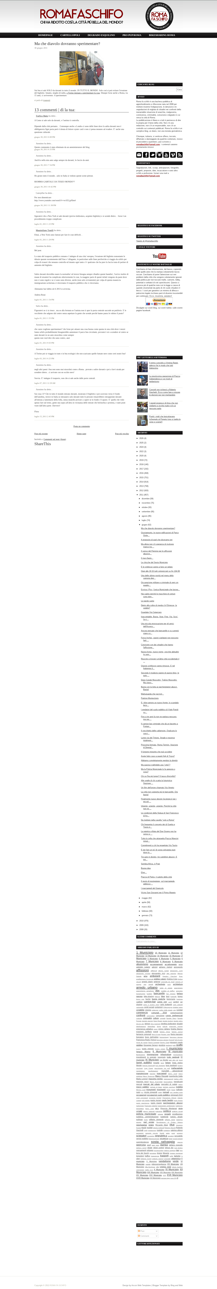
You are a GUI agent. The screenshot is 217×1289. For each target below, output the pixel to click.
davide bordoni (168, 1021)
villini (157, 1167)
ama (145, 976)
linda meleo (177, 1063)
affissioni (142, 970)
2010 (141, 921)
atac (157, 990)
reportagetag (141, 1125)
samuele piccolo (151, 1133)
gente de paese (142, 1042)
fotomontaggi (164, 1037)
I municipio (175, 1048)
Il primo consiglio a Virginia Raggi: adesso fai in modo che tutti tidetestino (163, 365)
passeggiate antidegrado (166, 1106)
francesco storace (162, 1040)
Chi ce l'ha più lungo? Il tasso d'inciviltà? (158, 776)
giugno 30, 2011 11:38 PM (45, 205)
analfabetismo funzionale (145, 979)
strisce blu (169, 1148)
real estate (148, 1122)
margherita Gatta (176, 1076)
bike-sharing (149, 996)
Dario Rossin (158, 1021)
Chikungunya (167, 1007)
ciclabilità (140, 1010)
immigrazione (152, 1054)
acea (181, 964)
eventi (155, 1032)
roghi (145, 1130)
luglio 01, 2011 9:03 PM (44, 343)
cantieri (176, 1002)
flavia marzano (177, 1034)
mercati (139, 1084)
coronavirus (151, 1016)
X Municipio (159, 1170)
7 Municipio (152, 961)
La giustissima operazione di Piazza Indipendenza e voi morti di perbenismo (164, 379)
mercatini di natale (169, 1084)
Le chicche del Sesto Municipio (154, 562)
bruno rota (140, 999)
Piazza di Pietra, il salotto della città (156, 877)
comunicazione (176, 1013)
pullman (139, 1119)
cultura (156, 1018)
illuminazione (140, 1054)
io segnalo (151, 1057)
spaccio (180, 1142)
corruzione (160, 1016)
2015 (141, 477)
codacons (155, 1010)
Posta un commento (82, 426)
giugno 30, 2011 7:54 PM (44, 165)
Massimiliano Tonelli (44, 230)
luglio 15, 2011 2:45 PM (44, 417)
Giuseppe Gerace (150, 1045)
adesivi (155, 967)
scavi (173, 1133)
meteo (180, 1084)
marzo (145, 907)
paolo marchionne (142, 1103)
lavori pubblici (144, 1062)
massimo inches (156, 1079)
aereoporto (178, 967)
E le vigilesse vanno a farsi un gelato (157, 567)
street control (158, 1148)
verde (176, 1161)
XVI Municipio (155, 1175)
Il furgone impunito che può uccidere (156, 752)
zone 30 (173, 1178)
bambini (149, 994)
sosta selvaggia (163, 1141)
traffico (147, 1156)
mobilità (179, 1087)
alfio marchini (171, 973)
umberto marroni (157, 1159)
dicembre (146, 498)
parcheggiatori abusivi (173, 1103)
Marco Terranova (149, 1076)
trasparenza (155, 1156)
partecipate (140, 1106)
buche (148, 999)
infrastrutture (165, 1054)
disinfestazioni (141, 1026)
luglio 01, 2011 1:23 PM (44, 224)
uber (138, 1159)
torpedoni (140, 1156)
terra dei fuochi (142, 1153)
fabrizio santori (177, 1032)
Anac (181, 976)
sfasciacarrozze (154, 1138)
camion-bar (150, 1001)
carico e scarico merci (151, 1004)
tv (182, 1156)
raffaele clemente (156, 1119)
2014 (141, 482)
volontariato (140, 1170)
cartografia (139, 1007)
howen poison (160, 1049)
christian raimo (178, 1007)
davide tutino (178, 1021)
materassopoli (168, 1079)
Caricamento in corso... (146, 941)
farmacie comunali (143, 1034)
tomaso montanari (176, 1153)
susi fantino (178, 1148)
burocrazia (171, 999)
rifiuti (171, 1125)
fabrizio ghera (165, 1032)
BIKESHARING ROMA (162, 35)
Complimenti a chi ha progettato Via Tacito (159, 845)
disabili (180, 1024)
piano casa (149, 1108)
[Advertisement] (159, 60)
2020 (141, 456)
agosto (145, 516)
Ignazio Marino (143, 1052)
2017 (141, 469)
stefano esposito (176, 1145)
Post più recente (41, 433)
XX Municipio (155, 1178)
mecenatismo (168, 1082)
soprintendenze (142, 1142)
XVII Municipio (175, 1175)
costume (139, 1018)
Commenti (144, 1236)
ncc (142, 1092)
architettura (178, 984)
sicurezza (164, 1138)
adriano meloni (165, 967)
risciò (143, 1128)
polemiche (158, 1111)
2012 (141, 490)
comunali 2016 (159, 1013)
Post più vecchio (122, 433)
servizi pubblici (142, 1138)
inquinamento (178, 1054)
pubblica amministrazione (147, 1117)
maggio (145, 898)
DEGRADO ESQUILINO (101, 35)
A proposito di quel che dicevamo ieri (156, 540)
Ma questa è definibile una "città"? (155, 765)
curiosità (162, 1018)
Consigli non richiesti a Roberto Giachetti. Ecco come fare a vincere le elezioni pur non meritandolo (164, 392)
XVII (164, 1175)
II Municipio (159, 1051)
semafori (171, 1136)
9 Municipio (177, 961)
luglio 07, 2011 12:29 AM (44, 383)
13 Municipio (150, 956)
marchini (152, 1073)
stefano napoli (141, 1148)
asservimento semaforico (145, 991)
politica (167, 1111)
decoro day (140, 1024)
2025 (141, 443)
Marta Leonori (142, 1079)
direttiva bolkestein (168, 1024)
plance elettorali (148, 1111)
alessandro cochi (176, 971)
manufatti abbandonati (172, 1071)
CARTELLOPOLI (70, 35)
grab (174, 1045)
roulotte (160, 1130)
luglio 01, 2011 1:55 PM (44, 318)
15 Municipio (174, 956)
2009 (141, 925)
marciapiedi (162, 1073)
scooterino (150, 1136)
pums (146, 1119)
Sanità (162, 1133)
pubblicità (164, 1117)
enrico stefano (164, 1029)
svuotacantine (159, 1150)
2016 (141, 473)
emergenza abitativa (144, 1029)
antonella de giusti (168, 982)
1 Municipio (144, 952)
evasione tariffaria (144, 1032)
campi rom (162, 1002)
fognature (140, 1037)
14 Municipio (162, 956)
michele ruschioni (169, 1087)
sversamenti (141, 1150)
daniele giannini (147, 1021)
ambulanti (155, 976)
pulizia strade (176, 1117)
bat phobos (170, 994)
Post (142, 1231)
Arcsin (134, 1285)
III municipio (175, 1051)
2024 (141, 447)
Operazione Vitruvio (169, 1098)
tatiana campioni (170, 1150)
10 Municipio (161, 953)
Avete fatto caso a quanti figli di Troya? (158, 756)
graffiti (179, 1045)
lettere (168, 1063)
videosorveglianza (158, 1164)
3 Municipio (152, 959)
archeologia (160, 984)
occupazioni (141, 1095)
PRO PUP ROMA (132, 35)
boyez (180, 996)
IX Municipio (152, 1060)
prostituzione (177, 1114)
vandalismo (165, 1161)
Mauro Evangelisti (156, 1082)
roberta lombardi (158, 1128)
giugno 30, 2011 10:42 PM (45, 187)
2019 (141, 460)
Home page (81, 433)
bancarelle (159, 993)
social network (178, 1138)
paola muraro (155, 1100)
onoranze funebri (155, 1098)
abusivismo (142, 964)
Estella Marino (177, 1029)
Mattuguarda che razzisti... (152, 694)
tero (181, 1150)
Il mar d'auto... (147, 558)
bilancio (157, 996)
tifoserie (166, 1153)
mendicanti (178, 1082)
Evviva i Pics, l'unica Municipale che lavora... (160, 589)
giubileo (139, 1045)
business (180, 999)
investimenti (141, 1057)
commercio (142, 1012)
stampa (164, 1145)
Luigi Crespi (148, 1068)
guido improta (148, 1049)
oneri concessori (142, 1098)
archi (169, 984)
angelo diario (147, 982)
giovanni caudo (176, 1042)
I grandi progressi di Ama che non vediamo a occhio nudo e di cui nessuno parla (163, 405)
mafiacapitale (177, 1068)
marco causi (172, 1073)
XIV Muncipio (165, 1172)
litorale (139, 1065)
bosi (167, 996)
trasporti (46, 100)
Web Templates (144, 1285)
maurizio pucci (142, 1082)
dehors (147, 1024)
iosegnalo (162, 1057)
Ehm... (144, 872)
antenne (157, 982)
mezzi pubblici (142, 1087)
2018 (141, 464)
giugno (145, 525)
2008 (141, 929)
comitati (179, 1010)
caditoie (139, 1002)
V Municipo (151, 1161)
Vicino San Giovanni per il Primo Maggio (158, 892)
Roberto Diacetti (170, 1128)
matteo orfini (178, 1079)
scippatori (141, 1135)
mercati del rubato (151, 1084)
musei (173, 1090)
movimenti (161, 1089)
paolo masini (156, 1103)
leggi (162, 1063)
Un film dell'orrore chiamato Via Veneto (157, 787)
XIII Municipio (153, 1172)
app (145, 984)
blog (163, 996)
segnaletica (161, 1135)
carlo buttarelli (166, 1004)
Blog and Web (177, 1285)
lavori (181, 1060)
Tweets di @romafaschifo (147, 241)
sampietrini (139, 1133)
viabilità (148, 1164)
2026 (141, 438)
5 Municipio (175, 959)
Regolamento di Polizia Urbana (169, 1122)
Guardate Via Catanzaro (151, 612)
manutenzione (142, 1073)
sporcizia (141, 1145)
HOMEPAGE (45, 35)
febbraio (145, 911)
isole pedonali (173, 1057)
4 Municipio (164, 959)
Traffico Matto (42, 116)
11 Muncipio (173, 953)
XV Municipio (142, 1175)
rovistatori (166, 1130)
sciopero (180, 1133)
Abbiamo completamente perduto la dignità (159, 760)
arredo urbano (147, 987)
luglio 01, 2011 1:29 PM (44, 240)
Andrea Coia (172, 979)
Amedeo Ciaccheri (170, 976)
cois (174, 1010)
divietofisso (151, 1026)
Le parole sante (147, 601)
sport (149, 1145)
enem (156, 1029)
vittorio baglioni (177, 1167)
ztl (177, 1178)
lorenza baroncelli (148, 1065)
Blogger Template (159, 1285)
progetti (167, 1114)
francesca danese (176, 1037)
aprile (144, 902)
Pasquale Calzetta (151, 1106)
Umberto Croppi (146, 1159)
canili (170, 1002)
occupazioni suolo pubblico (158, 1095)
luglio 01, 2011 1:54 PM (44, 300)
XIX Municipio (177, 1172)
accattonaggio (171, 964)
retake (151, 1125)
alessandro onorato (143, 973)
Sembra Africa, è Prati (150, 864)
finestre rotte (165, 1034)
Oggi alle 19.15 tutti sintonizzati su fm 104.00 (160, 571)
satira (168, 1133)
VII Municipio (173, 1164)
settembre (146, 511)
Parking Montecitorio (150, 698)
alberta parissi (163, 971)
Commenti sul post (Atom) (55, 439)
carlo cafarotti (178, 1004)
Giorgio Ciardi (164, 1042)
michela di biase (156, 1087)
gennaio (145, 915)
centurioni (159, 1007)
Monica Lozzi (141, 1090)
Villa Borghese (150, 1167)
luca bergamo (160, 1065)
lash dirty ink (173, 1060)
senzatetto (178, 1136)
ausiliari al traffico (168, 991)
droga (159, 1026)
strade (149, 1148)
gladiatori (169, 1045)
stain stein (155, 1145)
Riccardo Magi (161, 1125)
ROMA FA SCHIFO (58, 1285)
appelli (151, 984)
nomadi (166, 1092)
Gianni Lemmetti (153, 1042)
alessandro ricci (158, 973)
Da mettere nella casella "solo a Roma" (157, 820)
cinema (148, 1010)
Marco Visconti (161, 1076)
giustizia (162, 1045)
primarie (160, 1114)
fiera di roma (156, 1034)
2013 (141, 486)
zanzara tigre (165, 1178)
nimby (160, 1092)
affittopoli (154, 971)
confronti (140, 1015)
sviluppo (150, 1150)
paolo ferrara (178, 1100)
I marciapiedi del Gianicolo (152, 888)
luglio (144, 520)
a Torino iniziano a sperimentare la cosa (83, 93)
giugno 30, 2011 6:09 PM (44, 137)
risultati (149, 1128)
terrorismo (153, 1153)
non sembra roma (176, 1092)
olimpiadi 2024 (177, 1095)
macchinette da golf (162, 1068)
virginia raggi (165, 1167)
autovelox (179, 991)
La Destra (164, 1060)
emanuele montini (176, 1026)
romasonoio (152, 1130)
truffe (171, 1156)
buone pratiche (158, 999)
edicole (165, 1026)
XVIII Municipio (142, 1178)
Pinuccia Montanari (168, 1108)
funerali (171, 1040)
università (167, 1159)
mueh (168, 1090)
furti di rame (179, 1040)
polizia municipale (146, 1114)
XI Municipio (172, 1169)
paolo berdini (167, 1100)
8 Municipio (165, 961)
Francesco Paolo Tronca (146, 1040)
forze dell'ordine (151, 1037)
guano (138, 1049)
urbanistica (176, 1158)
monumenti (151, 1089)
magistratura (140, 1071)
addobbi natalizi (143, 967)
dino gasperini (156, 1024)
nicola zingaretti (150, 1092)
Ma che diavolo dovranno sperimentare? (67, 43)
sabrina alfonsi (177, 1130)
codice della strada (165, 1010)
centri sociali (149, 1007)
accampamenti (156, 964)
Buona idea (146, 868)
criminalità (147, 1018)
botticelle (173, 996)
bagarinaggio (140, 994)
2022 (141, 451)
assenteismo (178, 988)
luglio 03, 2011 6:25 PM (44, 359)
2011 (141, 495)
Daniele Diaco (171, 1018)
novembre (146, 503)
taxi (177, 1150)
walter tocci (149, 1170)
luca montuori (171, 1065)
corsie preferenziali (174, 1015)
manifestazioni (153, 1071)
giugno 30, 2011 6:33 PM (44, 149)
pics (157, 1108)
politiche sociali (177, 1111)
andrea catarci (160, 979)
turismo (177, 1156)
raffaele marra (170, 1119)
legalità (156, 1063)
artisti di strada (166, 988)
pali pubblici (146, 1100)
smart (170, 1138)
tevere (159, 1153)
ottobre (145, 507)
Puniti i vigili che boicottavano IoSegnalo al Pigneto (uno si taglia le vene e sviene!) (165, 419)
